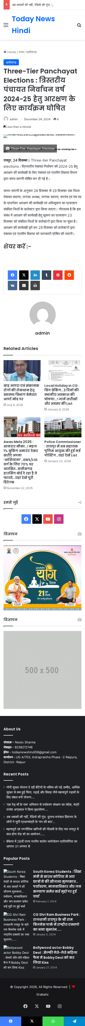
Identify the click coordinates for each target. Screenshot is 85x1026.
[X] (24, 275)
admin (14, 119)
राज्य (21, 52)
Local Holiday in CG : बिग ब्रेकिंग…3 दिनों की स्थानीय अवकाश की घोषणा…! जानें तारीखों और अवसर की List (61, 394)
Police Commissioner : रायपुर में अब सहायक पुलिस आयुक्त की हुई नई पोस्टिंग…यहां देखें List (62, 448)
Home (11, 52)
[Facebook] (12, 275)
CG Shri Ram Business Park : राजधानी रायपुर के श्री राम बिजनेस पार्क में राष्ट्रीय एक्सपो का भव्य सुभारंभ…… (56, 922)
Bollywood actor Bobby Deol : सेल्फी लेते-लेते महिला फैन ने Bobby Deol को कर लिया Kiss (55, 955)
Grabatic (42, 994)
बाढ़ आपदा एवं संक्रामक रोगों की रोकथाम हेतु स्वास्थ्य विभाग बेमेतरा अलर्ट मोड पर (21, 392)
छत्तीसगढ (31, 52)
